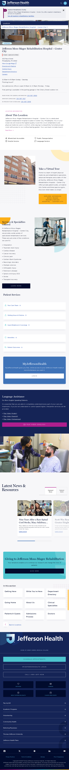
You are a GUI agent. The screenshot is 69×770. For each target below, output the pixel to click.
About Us (30, 602)
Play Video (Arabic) (10, 413)
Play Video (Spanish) (11, 416)
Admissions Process (31, 615)
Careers (4, 74)
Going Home (10, 602)
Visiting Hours (6, 69)
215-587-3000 (32, 95)
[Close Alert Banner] (63, 10)
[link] (21, 16)
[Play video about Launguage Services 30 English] (34, 453)
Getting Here (10, 591)
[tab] (50, 491)
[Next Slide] (54, 516)
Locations (6, 23)
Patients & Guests (12, 614)
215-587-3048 (26, 102)
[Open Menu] (65, 3)
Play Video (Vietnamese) (12, 419)
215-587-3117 (21, 99)
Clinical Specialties (52, 604)
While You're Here (34, 591)
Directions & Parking (9, 66)
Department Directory (9, 71)
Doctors (51, 614)
